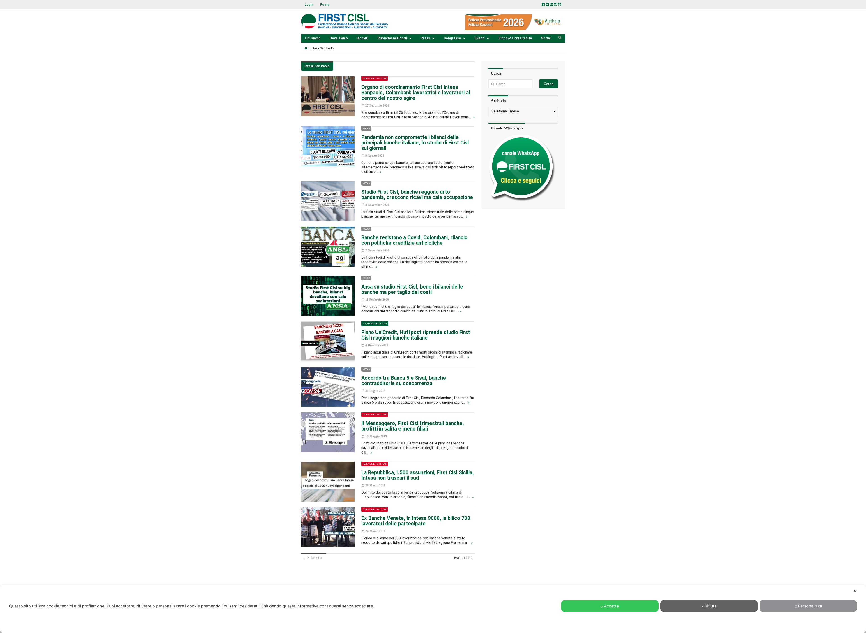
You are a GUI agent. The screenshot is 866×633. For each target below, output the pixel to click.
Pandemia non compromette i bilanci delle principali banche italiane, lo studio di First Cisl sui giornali (415, 142)
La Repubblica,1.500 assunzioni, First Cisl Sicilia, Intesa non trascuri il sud (417, 475)
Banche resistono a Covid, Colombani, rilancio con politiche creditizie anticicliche (414, 240)
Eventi (480, 38)
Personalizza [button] (810, 606)
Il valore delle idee (375, 324)
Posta (324, 4)
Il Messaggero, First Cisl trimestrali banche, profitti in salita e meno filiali (412, 426)
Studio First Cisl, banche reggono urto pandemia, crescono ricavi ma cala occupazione (417, 194)
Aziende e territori (375, 78)
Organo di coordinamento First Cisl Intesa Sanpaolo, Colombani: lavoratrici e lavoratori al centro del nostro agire (415, 92)
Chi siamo (312, 38)
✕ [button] (855, 591)
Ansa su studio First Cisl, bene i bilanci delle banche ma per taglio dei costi (412, 289)
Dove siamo (339, 38)
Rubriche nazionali (392, 38)
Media (366, 129)
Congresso (452, 38)
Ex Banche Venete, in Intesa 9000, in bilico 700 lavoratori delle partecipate (415, 521)
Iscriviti (362, 38)
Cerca (548, 84)
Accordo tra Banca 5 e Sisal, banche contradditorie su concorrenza (403, 380)
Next (315, 558)
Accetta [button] (611, 606)
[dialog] (433, 608)
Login (309, 4)
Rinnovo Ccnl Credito (515, 38)
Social (546, 38)
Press (425, 38)
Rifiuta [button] (711, 606)
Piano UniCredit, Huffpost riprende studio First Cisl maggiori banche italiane (415, 335)
